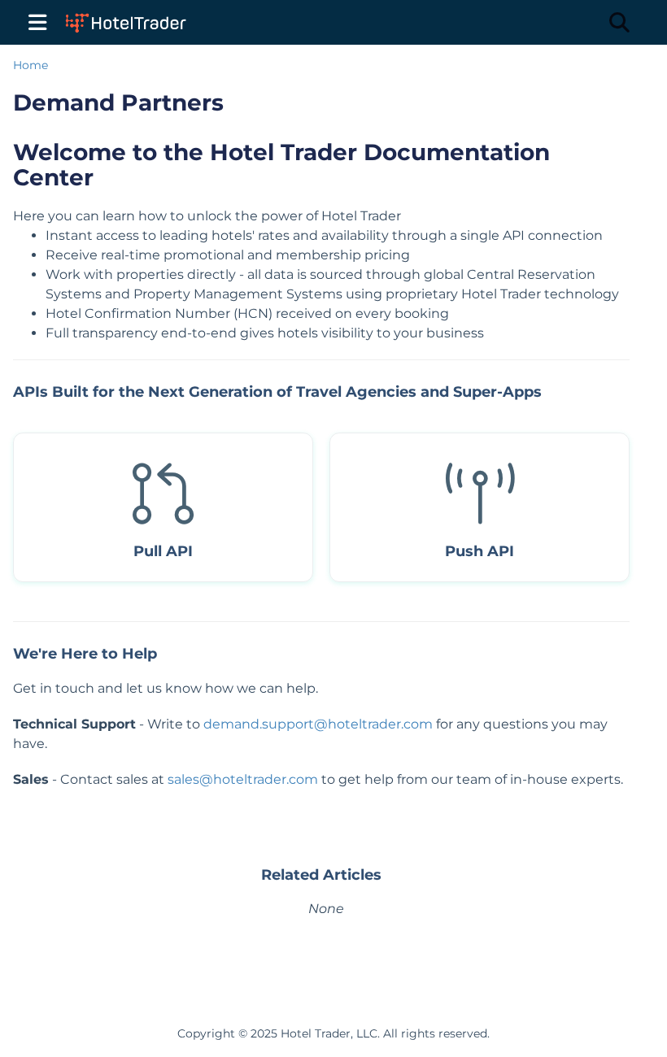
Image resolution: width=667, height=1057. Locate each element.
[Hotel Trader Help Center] (124, 14)
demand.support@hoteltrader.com (318, 724)
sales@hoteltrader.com (243, 779)
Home (30, 65)
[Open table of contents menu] (40, 19)
